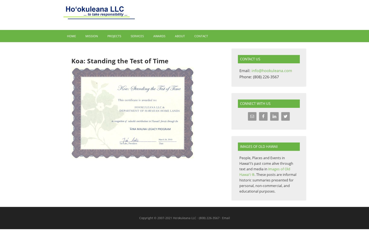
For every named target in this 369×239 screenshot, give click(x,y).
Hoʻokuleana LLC (184, 15)
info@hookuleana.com (272, 70)
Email (226, 218)
